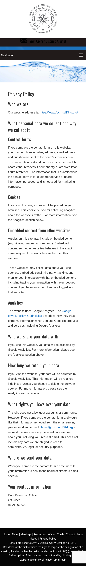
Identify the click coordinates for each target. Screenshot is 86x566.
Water (51, 534)
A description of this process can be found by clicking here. (43, 555)
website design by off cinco (36, 559)
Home (6, 534)
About (15, 534)
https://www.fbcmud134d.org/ (59, 112)
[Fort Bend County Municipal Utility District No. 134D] (43, 31)
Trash (60, 534)
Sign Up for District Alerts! (47, 41)
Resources (39, 534)
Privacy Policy (47, 538)
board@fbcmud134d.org (57, 427)
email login (60, 559)
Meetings (26, 534)
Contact (70, 534)
